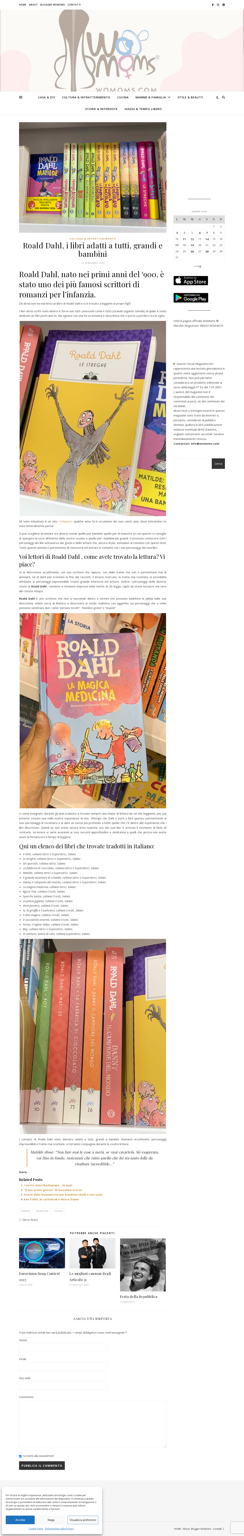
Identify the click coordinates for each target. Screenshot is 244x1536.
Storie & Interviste (101, 109)
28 (207, 251)
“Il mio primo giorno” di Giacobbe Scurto (53, 1190)
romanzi (58, 1211)
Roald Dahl (42, 1211)
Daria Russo (30, 1220)
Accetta (20, 1520)
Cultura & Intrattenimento (86, 97)
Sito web (24, 1378)
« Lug (197, 266)
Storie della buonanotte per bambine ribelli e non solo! (63, 1194)
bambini (26, 1211)
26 (192, 251)
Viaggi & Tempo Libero (143, 109)
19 (192, 245)
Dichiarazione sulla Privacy (59, 1528)
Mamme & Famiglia (151, 97)
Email (22, 1359)
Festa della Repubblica (138, 1296)
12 (192, 239)
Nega (51, 1520)
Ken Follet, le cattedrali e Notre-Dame (51, 1199)
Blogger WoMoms (52, 4)
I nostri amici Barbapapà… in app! (48, 1185)
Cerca (218, 463)
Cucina (123, 97)
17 (177, 245)
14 (207, 239)
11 (184, 239)
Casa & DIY (46, 97)
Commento (26, 1397)
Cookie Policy (36, 1528)
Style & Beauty (190, 97)
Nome (23, 1340)
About (33, 4)
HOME (22, 4)
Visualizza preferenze (82, 1520)
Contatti (74, 4)
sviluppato (66, 521)
